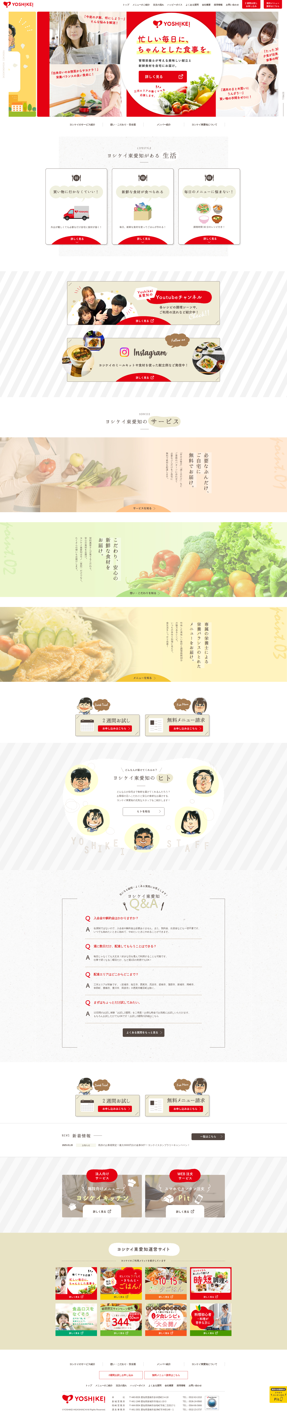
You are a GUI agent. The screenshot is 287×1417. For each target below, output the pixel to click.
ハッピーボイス (174, 4)
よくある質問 (192, 4)
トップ (126, 4)
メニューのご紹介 (141, 4)
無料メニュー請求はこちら (166, 1375)
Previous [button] (6, 64)
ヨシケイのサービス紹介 (82, 124)
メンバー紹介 (164, 124)
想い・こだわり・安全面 (123, 124)
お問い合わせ (232, 4)
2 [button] (268, 115)
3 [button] (271, 115)
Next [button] (281, 64)
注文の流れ (158, 4)
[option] (143, 64)
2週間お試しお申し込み (121, 1375)
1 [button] (265, 115)
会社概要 (206, 4)
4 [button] (275, 115)
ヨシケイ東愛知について (204, 124)
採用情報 (218, 4)
